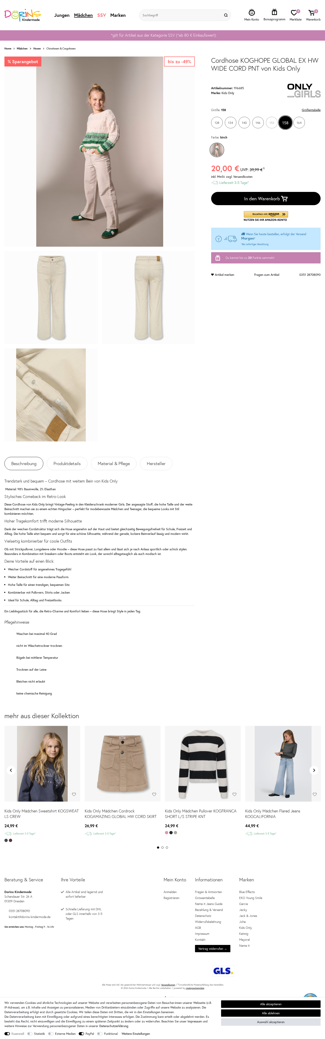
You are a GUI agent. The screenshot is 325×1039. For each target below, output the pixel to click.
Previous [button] (11, 770)
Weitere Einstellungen (136, 1033)
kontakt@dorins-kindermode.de (29, 917)
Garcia (243, 904)
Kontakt (200, 940)
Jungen (62, 15)
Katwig (243, 934)
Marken (118, 15)
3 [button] (167, 847)
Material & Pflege (114, 463)
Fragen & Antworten (208, 892)
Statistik (39, 1033)
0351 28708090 (310, 275)
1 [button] (158, 847)
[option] (162, 35)
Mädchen (83, 15)
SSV (101, 15)
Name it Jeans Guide (208, 904)
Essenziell (17, 1033)
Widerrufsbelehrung (208, 922)
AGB (198, 928)
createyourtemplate (195, 988)
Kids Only (245, 928)
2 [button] (162, 847)
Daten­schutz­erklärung (113, 1026)
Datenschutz (203, 916)
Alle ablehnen (271, 1013)
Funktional (111, 1033)
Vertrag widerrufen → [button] (212, 948)
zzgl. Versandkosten (239, 176)
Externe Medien (65, 1033)
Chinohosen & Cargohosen (61, 48)
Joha (242, 922)
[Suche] (226, 15)
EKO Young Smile (250, 898)
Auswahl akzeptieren (271, 1022)
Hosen (37, 48)
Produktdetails (67, 463)
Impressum (202, 934)
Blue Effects (247, 892)
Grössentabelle (205, 898)
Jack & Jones (248, 916)
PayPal (90, 1033)
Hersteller (156, 463)
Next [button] (314, 770)
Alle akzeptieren (270, 1004)
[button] (266, 216)
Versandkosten (168, 984)
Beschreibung (23, 463)
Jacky (243, 910)
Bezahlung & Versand (209, 910)
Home (7, 48)
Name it (244, 946)
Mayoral (244, 940)
